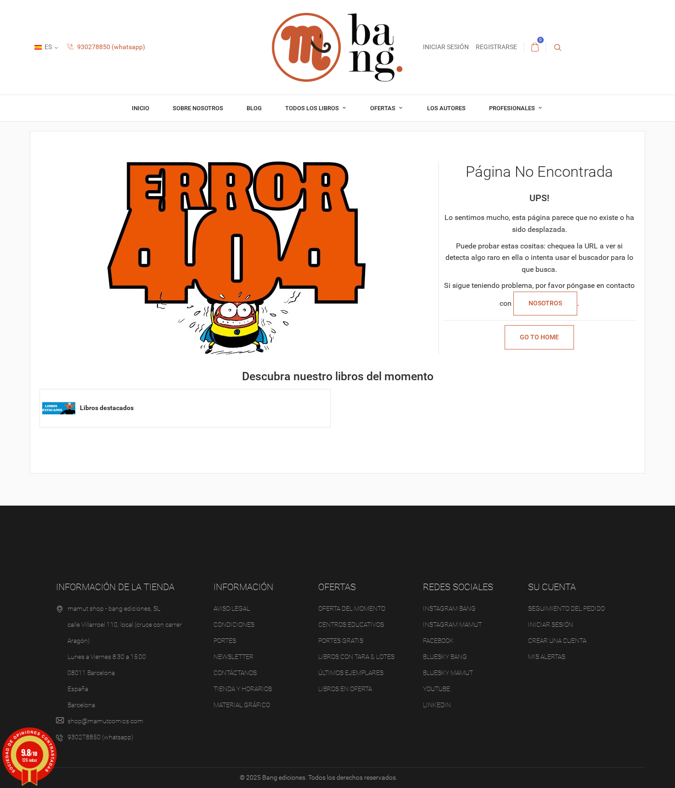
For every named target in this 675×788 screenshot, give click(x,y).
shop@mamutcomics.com (105, 721)
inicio (140, 108)
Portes (225, 640)
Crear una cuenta (557, 640)
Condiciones (234, 624)
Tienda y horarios (243, 688)
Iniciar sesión (550, 624)
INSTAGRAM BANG (449, 608)
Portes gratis (340, 640)
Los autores (446, 108)
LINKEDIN (437, 705)
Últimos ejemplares (350, 672)
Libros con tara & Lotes (356, 656)
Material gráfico (242, 705)
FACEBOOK (438, 640)
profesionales (512, 108)
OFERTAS (383, 108)
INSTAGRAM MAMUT (452, 624)
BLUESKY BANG (445, 656)
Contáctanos (235, 672)
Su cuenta (552, 586)
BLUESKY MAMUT (448, 672)
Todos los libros (312, 108)
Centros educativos (351, 624)
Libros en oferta (345, 688)
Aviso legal (232, 608)
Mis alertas (546, 656)
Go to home (539, 337)
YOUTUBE (436, 688)
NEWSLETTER (233, 656)
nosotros (545, 303)
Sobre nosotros (198, 108)
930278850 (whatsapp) (110, 47)
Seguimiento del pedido (566, 608)
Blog (254, 108)
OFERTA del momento (351, 608)
